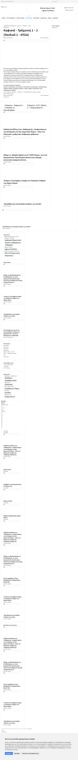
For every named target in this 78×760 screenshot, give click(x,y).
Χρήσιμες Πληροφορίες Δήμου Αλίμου (12, 517)
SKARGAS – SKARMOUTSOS (11, 379)
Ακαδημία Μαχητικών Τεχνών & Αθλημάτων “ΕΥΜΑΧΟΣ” (13, 242)
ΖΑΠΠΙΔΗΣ (9, 384)
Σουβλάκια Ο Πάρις (12, 388)
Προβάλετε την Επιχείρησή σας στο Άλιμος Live (12, 485)
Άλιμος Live (6, 37)
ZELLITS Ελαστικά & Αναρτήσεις (12, 254)
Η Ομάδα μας (4, 732)
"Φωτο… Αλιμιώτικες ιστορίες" (10, 353)
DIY (4, 355)
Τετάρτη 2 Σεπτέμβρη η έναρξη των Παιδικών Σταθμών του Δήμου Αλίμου (25, 181)
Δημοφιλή (6, 431)
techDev (8, 392)
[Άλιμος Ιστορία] (12, 490)
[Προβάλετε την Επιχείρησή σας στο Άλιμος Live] (12, 473)
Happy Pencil (10, 396)
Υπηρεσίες (55, 18)
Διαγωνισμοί (6, 356)
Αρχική (3, 18)
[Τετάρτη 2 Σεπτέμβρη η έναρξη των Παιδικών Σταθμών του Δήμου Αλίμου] (18, 164)
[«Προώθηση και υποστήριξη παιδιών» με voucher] (18, 187)
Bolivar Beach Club (47, 8)
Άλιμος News (28, 18)
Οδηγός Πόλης (20, 18)
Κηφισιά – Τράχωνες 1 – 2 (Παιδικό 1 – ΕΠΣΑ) (16, 92)
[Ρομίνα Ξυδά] (12, 458)
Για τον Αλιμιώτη (10, 18)
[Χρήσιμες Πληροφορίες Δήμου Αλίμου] (12, 505)
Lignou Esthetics (48, 10)
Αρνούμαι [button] (17, 753)
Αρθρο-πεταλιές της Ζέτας (9, 352)
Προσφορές (36, 18)
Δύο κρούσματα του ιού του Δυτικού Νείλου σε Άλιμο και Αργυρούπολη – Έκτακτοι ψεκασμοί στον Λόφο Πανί (12, 333)
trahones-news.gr (36, 92)
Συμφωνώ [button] (9, 753)
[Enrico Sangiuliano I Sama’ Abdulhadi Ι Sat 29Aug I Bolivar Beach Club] (12, 567)
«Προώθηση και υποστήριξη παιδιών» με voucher (22, 204)
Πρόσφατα (6, 432)
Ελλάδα (50, 18)
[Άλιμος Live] (4, 7)
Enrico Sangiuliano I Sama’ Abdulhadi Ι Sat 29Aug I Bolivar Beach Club (12, 580)
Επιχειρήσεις (6, 347)
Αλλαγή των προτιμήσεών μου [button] (30, 753)
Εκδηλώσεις (44, 18)
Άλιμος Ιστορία (8, 501)
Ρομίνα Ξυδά (7, 470)
